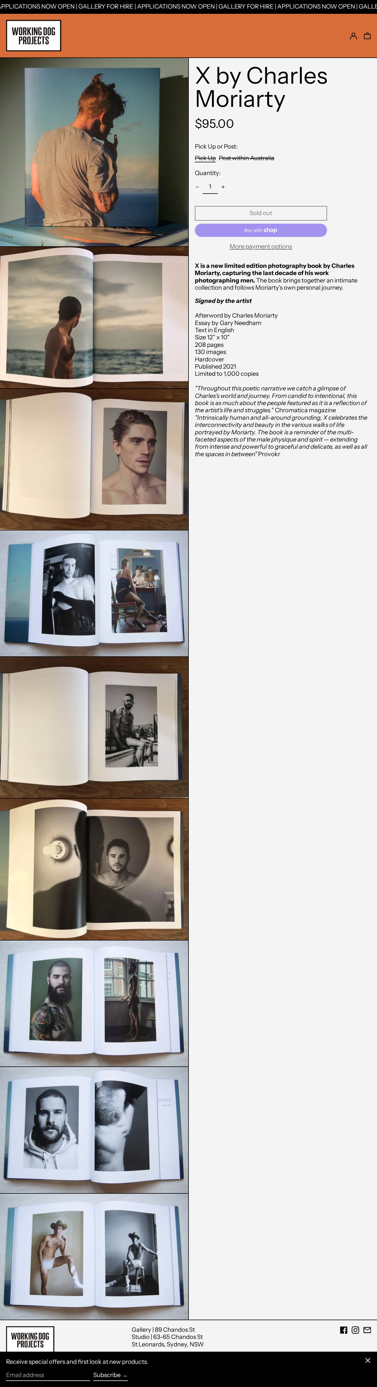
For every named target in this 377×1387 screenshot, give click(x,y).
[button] (367, 35)
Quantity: (208, 173)
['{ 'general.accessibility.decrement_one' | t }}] (197, 187)
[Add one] (223, 187)
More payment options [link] (261, 246)
